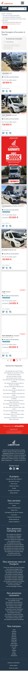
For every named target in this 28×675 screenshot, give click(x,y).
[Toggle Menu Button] (22, 3)
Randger (14, 654)
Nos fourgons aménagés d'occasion (14, 571)
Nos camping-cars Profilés (14, 538)
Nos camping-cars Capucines (14, 534)
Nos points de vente (14, 481)
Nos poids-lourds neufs (14, 553)
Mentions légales (13, 665)
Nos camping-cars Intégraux (14, 536)
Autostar (14, 631)
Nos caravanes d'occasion (14, 612)
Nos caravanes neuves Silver (14, 607)
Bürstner (14, 636)
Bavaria (14, 633)
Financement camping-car (14, 517)
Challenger (14, 640)
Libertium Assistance (14, 503)
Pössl (14, 652)
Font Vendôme (14, 645)
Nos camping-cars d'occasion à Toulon (14, 373)
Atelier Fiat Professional (14, 508)
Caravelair (14, 638)
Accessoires (14, 515)
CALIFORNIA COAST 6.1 (13, 206)
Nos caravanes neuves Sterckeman (14, 609)
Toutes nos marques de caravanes (14, 599)
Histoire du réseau (14, 486)
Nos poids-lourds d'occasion (14, 555)
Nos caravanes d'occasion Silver (14, 618)
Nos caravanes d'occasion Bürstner (14, 614)
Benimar (14, 635)
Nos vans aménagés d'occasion (14, 586)
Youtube (17, 469)
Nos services (14, 483)
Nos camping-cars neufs (14, 541)
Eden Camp (14, 643)
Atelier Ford (14, 510)
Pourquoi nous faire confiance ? (14, 479)
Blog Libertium (14, 493)
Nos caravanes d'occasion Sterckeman (14, 619)
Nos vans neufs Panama (14, 584)
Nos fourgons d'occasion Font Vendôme (14, 581)
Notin (14, 649)
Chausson (14, 642)
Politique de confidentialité (13, 662)
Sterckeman (14, 655)
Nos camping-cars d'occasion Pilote (14, 551)
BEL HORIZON (10, 336)
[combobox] (17, 8)
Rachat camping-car (14, 519)
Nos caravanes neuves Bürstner (14, 602)
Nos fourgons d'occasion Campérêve (14, 576)
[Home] (7, 3)
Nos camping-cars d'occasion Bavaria (14, 544)
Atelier (14, 505)
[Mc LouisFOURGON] (14, 238)
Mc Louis (14, 647)
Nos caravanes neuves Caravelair (14, 604)
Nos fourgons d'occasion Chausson (14, 579)
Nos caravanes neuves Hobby (14, 606)
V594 (7, 73)
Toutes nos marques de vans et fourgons (14, 567)
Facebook (10, 468)
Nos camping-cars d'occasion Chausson (14, 548)
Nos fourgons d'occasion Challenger (14, 578)
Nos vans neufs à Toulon (14, 374)
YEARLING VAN (9, 250)
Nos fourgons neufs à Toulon (14, 378)
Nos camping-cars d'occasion (14, 543)
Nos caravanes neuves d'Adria (14, 611)
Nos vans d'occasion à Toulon (14, 376)
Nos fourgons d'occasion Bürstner (14, 574)
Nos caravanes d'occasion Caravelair (14, 616)
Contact (14, 488)
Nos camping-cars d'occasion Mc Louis (14, 550)
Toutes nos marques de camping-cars (14, 539)
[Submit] (25, 8)
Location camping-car (14, 521)
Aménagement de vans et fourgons (14, 512)
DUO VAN (9, 115)
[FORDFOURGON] (14, 280)
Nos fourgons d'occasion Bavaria (14, 572)
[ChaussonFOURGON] (14, 62)
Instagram (14, 468)
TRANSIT (6, 292)
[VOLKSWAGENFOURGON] (14, 194)
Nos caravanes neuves (14, 600)
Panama (14, 650)
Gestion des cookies (13, 668)
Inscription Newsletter (14, 490)
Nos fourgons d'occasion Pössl (14, 583)
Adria (14, 630)
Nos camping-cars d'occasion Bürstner (14, 546)
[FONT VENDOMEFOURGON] (14, 104)
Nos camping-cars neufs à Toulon (14, 371)
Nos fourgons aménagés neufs (14, 569)
